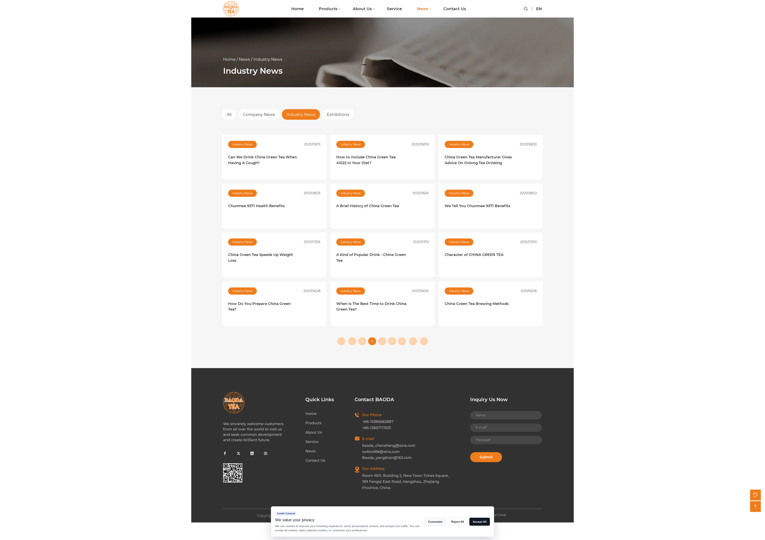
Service (394, 8)
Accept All (479, 521)
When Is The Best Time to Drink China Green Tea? (371, 307)
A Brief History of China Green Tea (367, 206)
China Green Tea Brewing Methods (477, 304)
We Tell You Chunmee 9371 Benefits (477, 206)
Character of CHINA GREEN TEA (474, 255)
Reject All (457, 521)
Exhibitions (338, 114)
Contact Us (454, 8)
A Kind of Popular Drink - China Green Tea (371, 258)
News (422, 8)
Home (297, 8)
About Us (362, 8)
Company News (259, 114)
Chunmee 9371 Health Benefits (256, 206)
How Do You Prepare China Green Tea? (259, 307)
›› (424, 341)
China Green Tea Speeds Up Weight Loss (260, 258)
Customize (435, 521)
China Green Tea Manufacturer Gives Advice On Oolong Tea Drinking (478, 160)
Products (328, 8)
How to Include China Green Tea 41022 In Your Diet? (366, 160)
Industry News (300, 114)
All (229, 114)
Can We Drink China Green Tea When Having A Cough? (262, 160)
